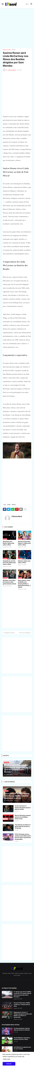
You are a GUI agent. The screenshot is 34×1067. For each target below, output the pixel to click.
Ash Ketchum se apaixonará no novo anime (22, 1047)
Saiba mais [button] (6, 1059)
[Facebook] (4, 509)
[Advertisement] (17, 28)
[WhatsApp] (13, 509)
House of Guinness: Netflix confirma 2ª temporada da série (22, 1004)
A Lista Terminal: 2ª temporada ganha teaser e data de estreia (23, 807)
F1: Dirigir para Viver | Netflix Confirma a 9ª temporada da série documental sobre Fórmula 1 (22, 994)
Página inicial (7, 49)
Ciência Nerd (17, 516)
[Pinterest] (17, 509)
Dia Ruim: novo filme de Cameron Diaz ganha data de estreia (9, 582)
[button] (2, 4)
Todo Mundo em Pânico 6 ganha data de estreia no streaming (22, 826)
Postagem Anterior (9, 632)
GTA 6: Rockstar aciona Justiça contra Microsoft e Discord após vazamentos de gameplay (23, 836)
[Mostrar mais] (25, 509)
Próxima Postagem (24, 632)
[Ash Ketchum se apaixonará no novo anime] (7, 1049)
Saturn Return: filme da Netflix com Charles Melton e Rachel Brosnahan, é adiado (24, 584)
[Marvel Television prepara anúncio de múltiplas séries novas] (8, 818)
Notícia (14, 504)
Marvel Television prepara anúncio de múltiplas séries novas (23, 817)
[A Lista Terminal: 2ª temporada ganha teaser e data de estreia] (8, 808)
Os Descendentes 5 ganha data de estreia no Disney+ (22, 1029)
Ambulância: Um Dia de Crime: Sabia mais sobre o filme (9, 562)
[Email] (21, 509)
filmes (13, 49)
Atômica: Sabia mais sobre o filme (24, 561)
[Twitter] (9, 509)
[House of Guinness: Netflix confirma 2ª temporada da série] (7, 1005)
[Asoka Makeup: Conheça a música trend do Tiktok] (7, 1040)
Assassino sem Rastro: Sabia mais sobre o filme (8, 543)
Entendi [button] (9, 1063)
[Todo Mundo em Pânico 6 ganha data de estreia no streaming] (8, 827)
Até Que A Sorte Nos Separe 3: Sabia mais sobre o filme (24, 543)
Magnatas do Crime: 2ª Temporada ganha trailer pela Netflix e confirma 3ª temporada (23, 1014)
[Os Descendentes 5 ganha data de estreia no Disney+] (7, 1031)
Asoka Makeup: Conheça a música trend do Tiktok (22, 1038)
